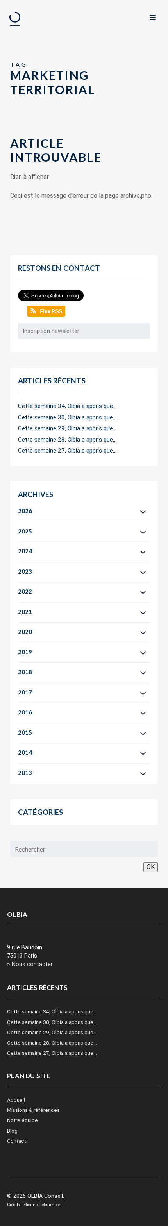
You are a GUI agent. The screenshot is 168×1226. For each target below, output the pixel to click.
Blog (12, 1131)
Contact (16, 1141)
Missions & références (33, 1110)
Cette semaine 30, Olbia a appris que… (67, 417)
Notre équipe (22, 1120)
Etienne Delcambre (41, 1204)
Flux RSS (51, 311)
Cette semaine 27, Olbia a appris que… (67, 450)
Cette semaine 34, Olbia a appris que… (67, 406)
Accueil (16, 1100)
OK (151, 867)
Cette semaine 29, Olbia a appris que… (67, 428)
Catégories (40, 812)
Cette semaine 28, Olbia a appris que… (67, 439)
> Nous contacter (30, 964)
